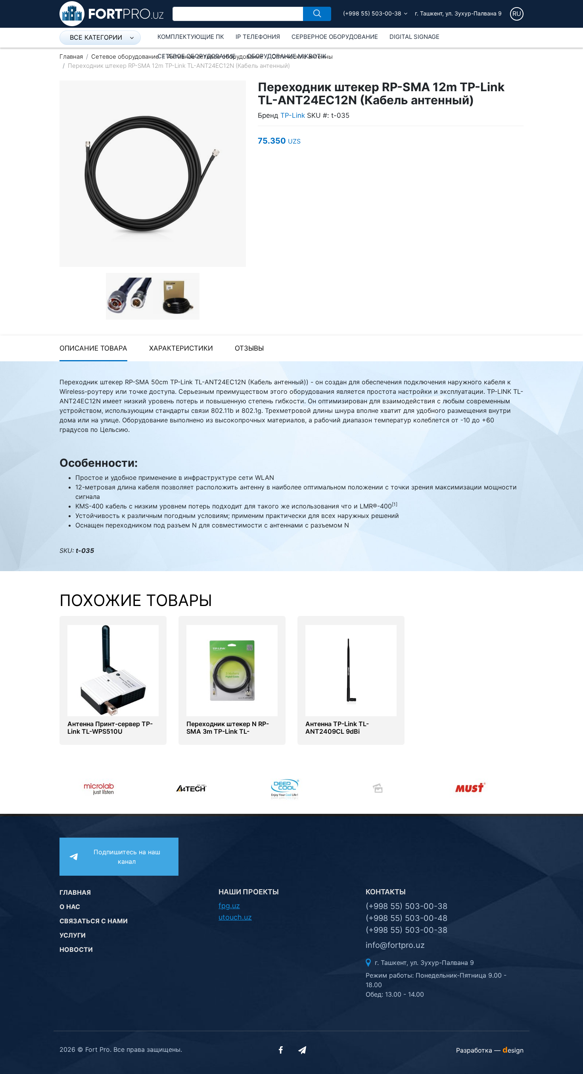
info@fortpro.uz (395, 945)
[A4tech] (151, 788)
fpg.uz (229, 905)
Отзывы (249, 348)
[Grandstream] (522, 788)
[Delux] (336, 788)
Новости (76, 949)
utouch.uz (235, 917)
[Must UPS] (429, 788)
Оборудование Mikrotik (286, 56)
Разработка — (490, 1050)
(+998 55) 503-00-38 (372, 13)
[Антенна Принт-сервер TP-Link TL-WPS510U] (113, 670)
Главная (71, 56)
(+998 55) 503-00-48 (406, 918)
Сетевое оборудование (196, 56)
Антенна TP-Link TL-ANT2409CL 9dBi (337, 727)
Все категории (96, 37)
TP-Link (292, 115)
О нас (69, 907)
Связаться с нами (93, 921)
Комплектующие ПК (190, 36)
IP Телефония (258, 36)
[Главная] (111, 13)
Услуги (72, 935)
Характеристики (181, 348)
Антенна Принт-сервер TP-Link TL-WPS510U (110, 727)
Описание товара (93, 348)
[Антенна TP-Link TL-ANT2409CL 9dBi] (351, 670)
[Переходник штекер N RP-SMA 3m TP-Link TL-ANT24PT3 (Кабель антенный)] (232, 670)
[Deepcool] (244, 788)
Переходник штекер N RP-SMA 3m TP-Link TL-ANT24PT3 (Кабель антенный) (227, 735)
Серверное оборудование (335, 36)
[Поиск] (317, 14)
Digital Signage (414, 36)
